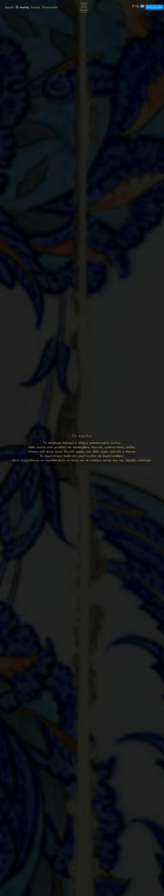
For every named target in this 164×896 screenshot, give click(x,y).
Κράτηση (154, 7)
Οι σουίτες (22, 7)
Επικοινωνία (49, 7)
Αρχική (9, 7)
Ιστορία (35, 7)
